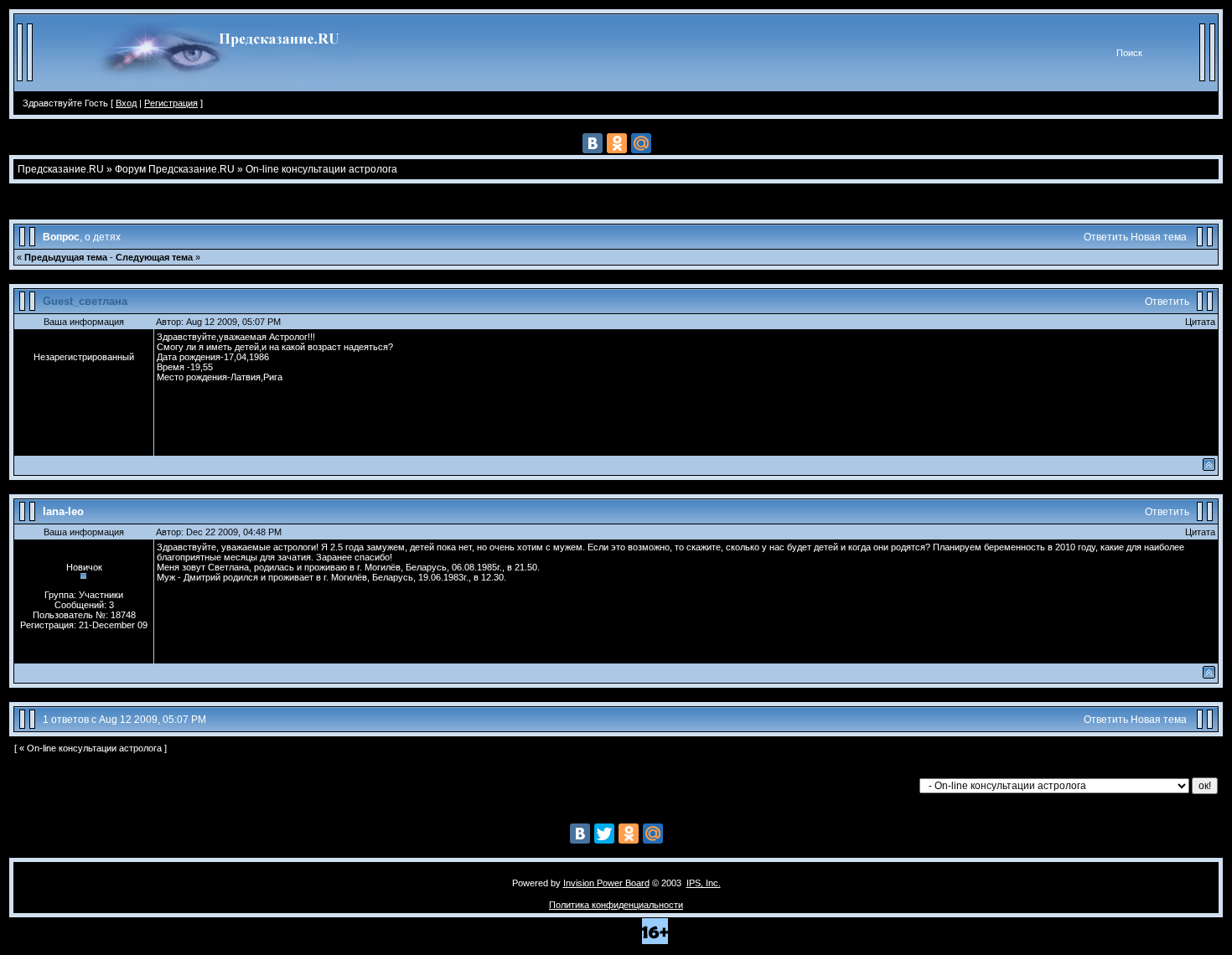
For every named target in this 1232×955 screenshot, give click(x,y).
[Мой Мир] (641, 143)
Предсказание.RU (61, 169)
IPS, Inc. (703, 883)
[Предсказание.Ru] (223, 88)
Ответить (1106, 237)
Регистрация (171, 103)
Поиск (1129, 53)
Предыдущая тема (65, 257)
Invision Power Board (606, 883)
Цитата (1200, 322)
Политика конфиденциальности (616, 905)
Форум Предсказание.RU (175, 169)
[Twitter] (604, 833)
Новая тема (1159, 237)
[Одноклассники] (617, 143)
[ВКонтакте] (592, 143)
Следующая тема (154, 257)
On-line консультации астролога (321, 169)
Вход (126, 103)
